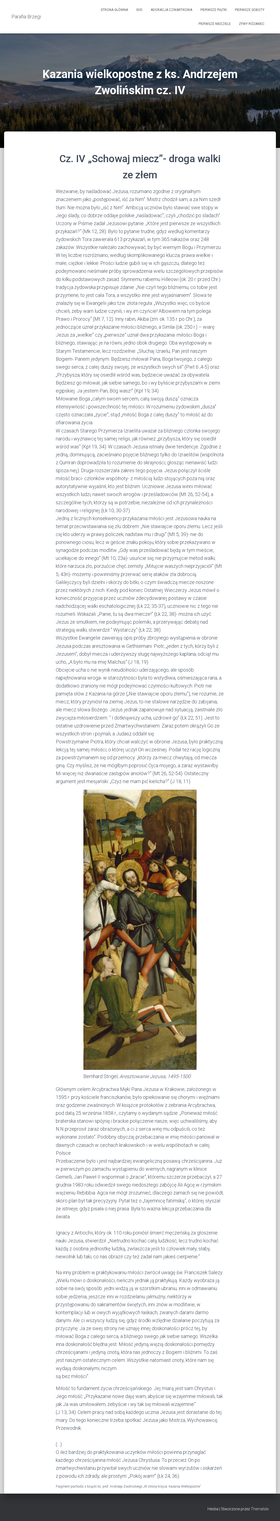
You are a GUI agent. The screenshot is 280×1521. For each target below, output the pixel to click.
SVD (139, 10)
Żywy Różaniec (251, 24)
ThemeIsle (260, 1509)
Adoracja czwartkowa (171, 10)
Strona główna (114, 10)
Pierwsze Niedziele (215, 24)
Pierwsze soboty (249, 10)
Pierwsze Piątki (213, 10)
